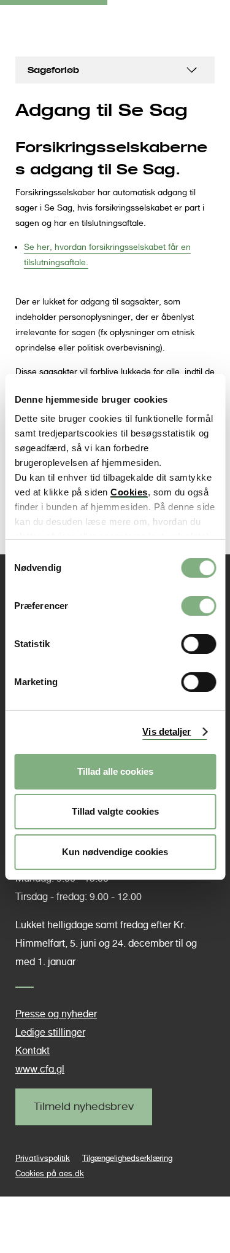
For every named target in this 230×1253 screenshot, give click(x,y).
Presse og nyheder (56, 1014)
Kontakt (32, 1051)
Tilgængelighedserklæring (127, 1158)
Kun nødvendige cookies (115, 852)
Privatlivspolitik (42, 1158)
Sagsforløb (53, 69)
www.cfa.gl (39, 1069)
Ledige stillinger (50, 1032)
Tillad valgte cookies (115, 811)
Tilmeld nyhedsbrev (84, 1106)
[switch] (198, 606)
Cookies (129, 492)
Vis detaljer (166, 731)
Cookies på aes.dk (49, 1173)
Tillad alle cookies (115, 771)
